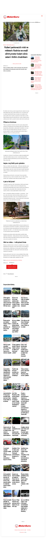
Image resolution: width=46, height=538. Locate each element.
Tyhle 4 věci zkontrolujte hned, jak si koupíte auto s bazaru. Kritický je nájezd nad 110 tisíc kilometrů (24, 350)
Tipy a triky (25, 342)
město (14, 63)
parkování (17, 63)
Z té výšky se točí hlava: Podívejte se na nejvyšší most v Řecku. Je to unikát (25, 324)
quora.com (8, 260)
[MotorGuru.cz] (11, 18)
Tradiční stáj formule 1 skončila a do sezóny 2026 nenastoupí (15, 372)
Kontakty (29, 529)
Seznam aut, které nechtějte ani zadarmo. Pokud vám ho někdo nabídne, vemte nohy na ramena (16, 479)
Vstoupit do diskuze (12, 266)
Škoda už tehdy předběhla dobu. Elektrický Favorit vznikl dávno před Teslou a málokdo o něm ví (25, 479)
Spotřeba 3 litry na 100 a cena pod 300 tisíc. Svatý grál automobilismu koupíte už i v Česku (16, 453)
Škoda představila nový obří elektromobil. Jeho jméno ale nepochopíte (16, 431)
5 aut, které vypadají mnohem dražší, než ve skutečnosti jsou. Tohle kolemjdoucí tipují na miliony (7, 453)
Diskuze (12, 262)
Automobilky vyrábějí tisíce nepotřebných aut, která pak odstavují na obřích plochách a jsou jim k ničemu (7, 374)
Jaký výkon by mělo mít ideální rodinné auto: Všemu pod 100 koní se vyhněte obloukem (25, 302)
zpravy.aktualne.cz (14, 260)
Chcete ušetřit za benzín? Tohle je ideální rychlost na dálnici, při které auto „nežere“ (16, 349)
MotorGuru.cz (22, 532)
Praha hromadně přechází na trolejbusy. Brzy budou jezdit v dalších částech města (7, 504)
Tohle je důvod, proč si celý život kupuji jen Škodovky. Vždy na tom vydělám (25, 372)
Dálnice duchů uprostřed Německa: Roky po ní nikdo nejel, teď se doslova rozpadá (7, 349)
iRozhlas (20, 260)
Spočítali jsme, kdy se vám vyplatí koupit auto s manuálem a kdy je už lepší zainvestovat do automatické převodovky (25, 454)
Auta (4, 318)
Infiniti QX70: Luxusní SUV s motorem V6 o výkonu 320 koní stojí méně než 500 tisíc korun (7, 302)
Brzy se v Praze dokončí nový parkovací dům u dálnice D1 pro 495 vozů (16, 503)
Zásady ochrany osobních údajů (20, 529)
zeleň (20, 63)
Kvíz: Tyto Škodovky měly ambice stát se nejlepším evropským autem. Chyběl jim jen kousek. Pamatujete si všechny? (15, 399)
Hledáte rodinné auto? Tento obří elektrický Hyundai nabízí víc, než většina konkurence (25, 431)
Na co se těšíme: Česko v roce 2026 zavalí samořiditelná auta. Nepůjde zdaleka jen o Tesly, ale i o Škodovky (25, 505)
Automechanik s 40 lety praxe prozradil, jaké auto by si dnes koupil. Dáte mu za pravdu (7, 397)
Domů (4, 44)
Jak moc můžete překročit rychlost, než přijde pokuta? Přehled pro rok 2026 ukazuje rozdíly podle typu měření (16, 326)
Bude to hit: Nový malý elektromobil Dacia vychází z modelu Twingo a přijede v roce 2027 (16, 302)
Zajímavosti (5, 342)
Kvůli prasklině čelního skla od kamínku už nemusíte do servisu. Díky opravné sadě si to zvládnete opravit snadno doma (7, 480)
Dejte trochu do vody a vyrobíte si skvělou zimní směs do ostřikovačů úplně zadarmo (7, 431)
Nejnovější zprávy (10, 44)
